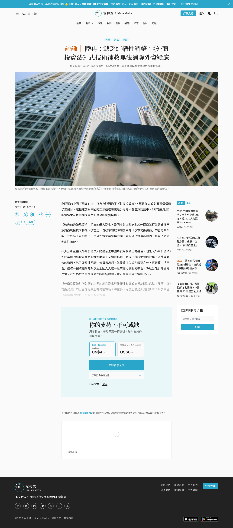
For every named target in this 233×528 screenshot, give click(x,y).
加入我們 (193, 485)
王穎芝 (180, 226)
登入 (104, 384)
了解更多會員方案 (101, 375)
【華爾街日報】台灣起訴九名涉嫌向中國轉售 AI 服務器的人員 (189, 287)
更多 (188, 202)
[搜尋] (215, 13)
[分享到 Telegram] (40, 214)
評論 (125, 39)
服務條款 (69, 518)
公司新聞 (193, 490)
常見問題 (166, 490)
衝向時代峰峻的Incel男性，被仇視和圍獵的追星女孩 (189, 264)
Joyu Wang (182, 295)
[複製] (17, 214)
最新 (180, 202)
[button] (88, 23)
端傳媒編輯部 (86, 412)
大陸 (116, 39)
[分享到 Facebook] (32, 214)
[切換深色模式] (208, 13)
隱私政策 (56, 518)
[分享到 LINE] (48, 214)
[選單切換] (92, 23)
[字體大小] (24, 13)
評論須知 (72, 452)
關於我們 (166, 485)
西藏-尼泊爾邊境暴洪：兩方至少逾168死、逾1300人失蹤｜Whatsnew (188, 216)
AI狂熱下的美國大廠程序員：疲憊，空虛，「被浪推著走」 (188, 241)
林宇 (179, 249)
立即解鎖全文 (116, 365)
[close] (229, 3)
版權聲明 (179, 490)
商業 (107, 39)
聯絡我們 (179, 485)
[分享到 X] (25, 214)
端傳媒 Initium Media (36, 518)
